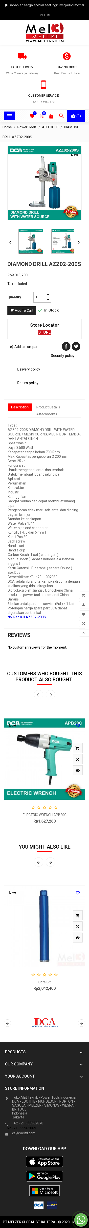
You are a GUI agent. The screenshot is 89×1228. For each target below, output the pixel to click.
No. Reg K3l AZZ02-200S (27, 617)
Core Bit (44, 982)
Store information (24, 1088)
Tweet (76, 346)
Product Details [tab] (48, 407)
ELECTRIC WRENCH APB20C (45, 815)
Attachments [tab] (46, 414)
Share (66, 346)
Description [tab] (20, 407)
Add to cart (21, 311)
